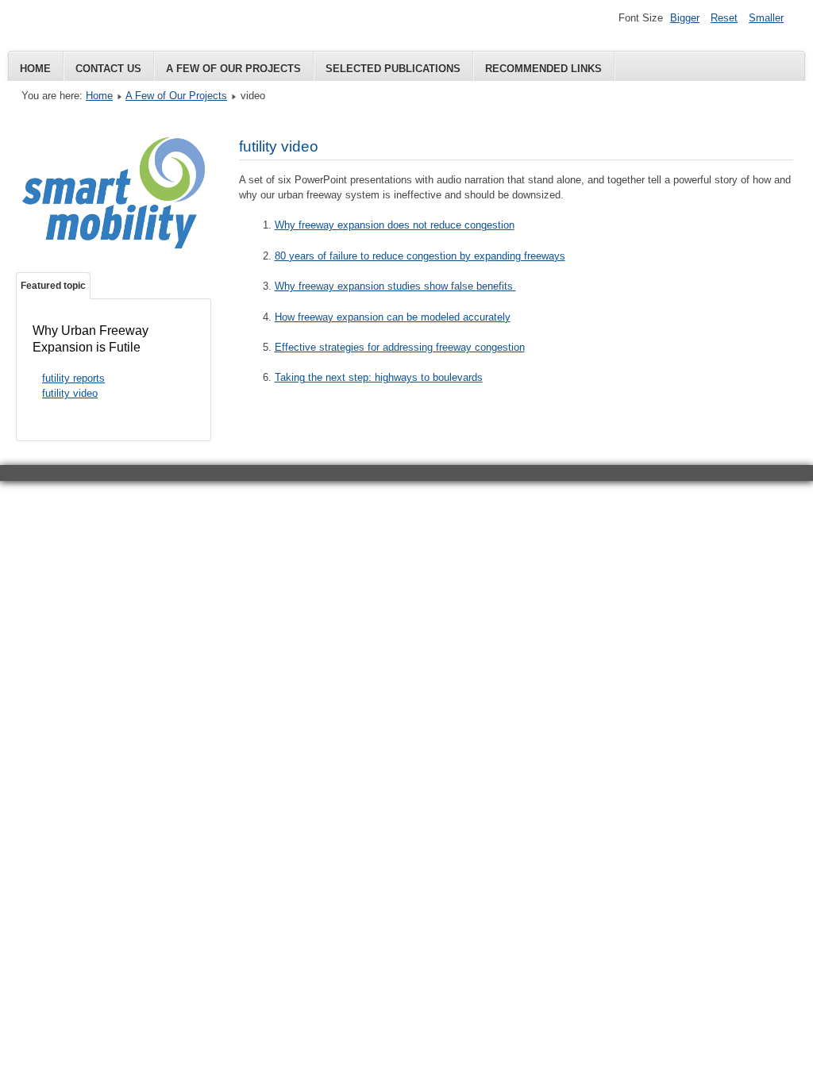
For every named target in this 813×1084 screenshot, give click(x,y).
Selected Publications (393, 69)
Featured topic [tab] (53, 285)
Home (35, 69)
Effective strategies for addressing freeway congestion (400, 347)
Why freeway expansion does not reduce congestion (394, 225)
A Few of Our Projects (233, 69)
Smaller (766, 18)
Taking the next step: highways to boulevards (379, 377)
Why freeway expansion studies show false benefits (395, 286)
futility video (70, 393)
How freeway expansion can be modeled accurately (393, 317)
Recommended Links (543, 69)
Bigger (684, 18)
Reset (724, 18)
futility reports (73, 378)
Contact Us (108, 69)
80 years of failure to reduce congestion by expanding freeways (420, 256)
